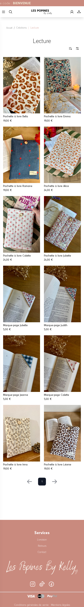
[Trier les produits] (70, 48)
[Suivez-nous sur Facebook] (51, 584)
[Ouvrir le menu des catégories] (3, 11)
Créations (21, 27)
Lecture (34, 27)
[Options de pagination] (77, 48)
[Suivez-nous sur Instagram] (32, 584)
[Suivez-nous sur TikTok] (42, 584)
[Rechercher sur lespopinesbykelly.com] (10, 11)
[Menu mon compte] (71, 11)
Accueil (9, 27)
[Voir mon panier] (78, 11)
